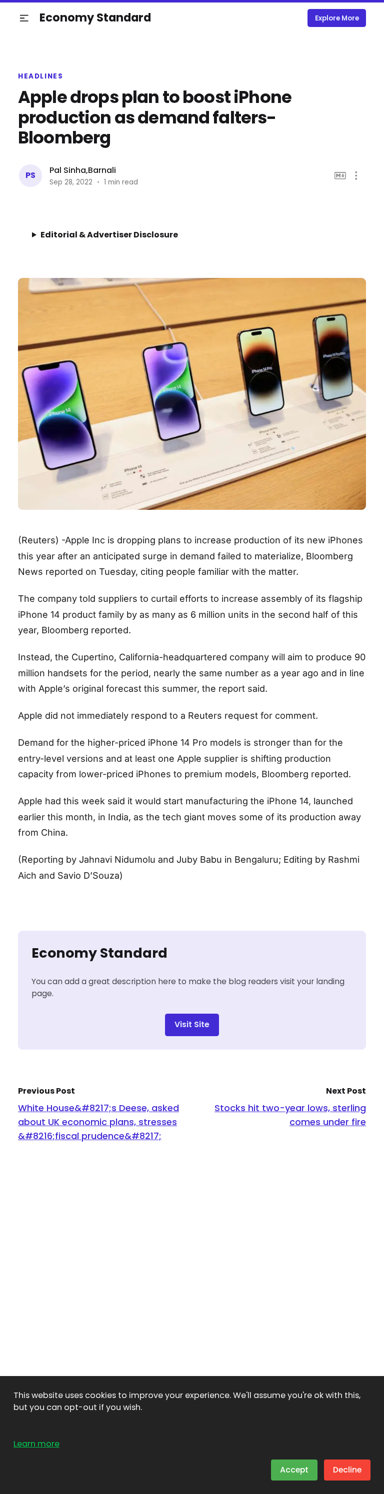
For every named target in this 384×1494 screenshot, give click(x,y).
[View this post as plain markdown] (340, 175)
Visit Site (192, 1024)
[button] (24, 18)
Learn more (37, 1444)
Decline (347, 1470)
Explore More (337, 18)
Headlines (41, 76)
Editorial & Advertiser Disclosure (109, 234)
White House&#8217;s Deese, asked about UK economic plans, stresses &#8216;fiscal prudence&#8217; (98, 1122)
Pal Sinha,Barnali (83, 170)
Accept (294, 1470)
